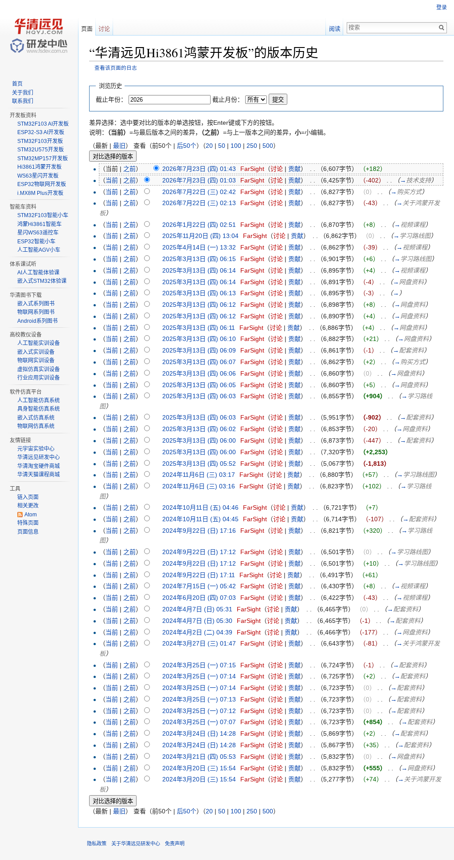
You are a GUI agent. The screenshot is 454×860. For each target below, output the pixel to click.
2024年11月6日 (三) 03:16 (198, 486)
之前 (129, 168)
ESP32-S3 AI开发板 (40, 132)
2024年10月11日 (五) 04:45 (200, 519)
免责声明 (174, 843)
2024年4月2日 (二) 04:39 (197, 632)
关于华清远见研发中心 (135, 843)
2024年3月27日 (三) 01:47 (199, 643)
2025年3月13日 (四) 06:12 (199, 304)
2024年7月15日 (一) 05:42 (199, 586)
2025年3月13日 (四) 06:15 (199, 258)
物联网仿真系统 (36, 426)
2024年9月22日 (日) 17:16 (199, 530)
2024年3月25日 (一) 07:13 (199, 699)
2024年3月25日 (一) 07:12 (199, 710)
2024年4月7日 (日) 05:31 (197, 609)
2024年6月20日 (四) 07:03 (199, 597)
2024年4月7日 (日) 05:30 (197, 620)
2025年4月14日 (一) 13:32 (199, 247)
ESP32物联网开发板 (41, 184)
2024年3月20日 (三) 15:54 (199, 768)
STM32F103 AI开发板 (43, 124)
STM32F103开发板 (40, 141)
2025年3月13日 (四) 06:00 (199, 440)
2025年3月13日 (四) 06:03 (199, 396)
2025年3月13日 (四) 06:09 (199, 350)
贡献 (294, 168)
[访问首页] (39, 35)
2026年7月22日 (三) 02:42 (199, 191)
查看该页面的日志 (115, 68)
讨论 (276, 168)
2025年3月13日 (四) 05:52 (199, 463)
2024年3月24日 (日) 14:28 (199, 733)
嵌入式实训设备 (36, 352)
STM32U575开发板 (40, 150)
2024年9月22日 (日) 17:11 (198, 575)
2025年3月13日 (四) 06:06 (199, 373)
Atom (30, 514)
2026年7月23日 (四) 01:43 (199, 168)
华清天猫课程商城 (38, 475)
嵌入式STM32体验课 (42, 281)
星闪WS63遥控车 (38, 233)
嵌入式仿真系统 (36, 418)
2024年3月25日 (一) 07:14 (199, 676)
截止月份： (227, 99)
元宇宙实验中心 (36, 449)
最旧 (119, 145)
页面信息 (28, 532)
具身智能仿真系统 (38, 409)
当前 (112, 180)
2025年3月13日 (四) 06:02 (199, 428)
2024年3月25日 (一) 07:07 (199, 721)
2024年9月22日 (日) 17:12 (199, 551)
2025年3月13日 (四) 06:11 (198, 327)
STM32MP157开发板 (42, 158)
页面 (87, 28)
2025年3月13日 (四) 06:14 (199, 270)
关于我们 (22, 93)
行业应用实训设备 (38, 378)
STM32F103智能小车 (42, 215)
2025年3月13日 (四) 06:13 (199, 293)
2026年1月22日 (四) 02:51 (199, 224)
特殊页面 (28, 523)
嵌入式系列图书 (36, 304)
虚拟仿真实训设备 (38, 369)
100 (236, 145)
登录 (441, 7)
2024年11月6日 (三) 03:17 (198, 474)
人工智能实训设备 (38, 343)
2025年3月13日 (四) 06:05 (199, 384)
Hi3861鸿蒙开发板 (39, 167)
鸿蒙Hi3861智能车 (39, 224)
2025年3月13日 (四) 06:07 (199, 361)
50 (221, 145)
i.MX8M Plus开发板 (40, 193)
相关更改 (28, 506)
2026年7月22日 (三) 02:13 (199, 202)
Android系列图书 (37, 321)
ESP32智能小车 (36, 241)
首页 (17, 84)
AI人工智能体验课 (38, 272)
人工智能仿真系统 (38, 400)
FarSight (252, 168)
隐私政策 (96, 843)
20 (209, 145)
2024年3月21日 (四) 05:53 (199, 756)
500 (267, 145)
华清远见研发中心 (38, 457)
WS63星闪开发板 (38, 176)
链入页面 (28, 497)
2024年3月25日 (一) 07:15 (199, 665)
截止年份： (111, 99)
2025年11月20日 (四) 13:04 (200, 235)
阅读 (334, 28)
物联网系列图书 (36, 312)
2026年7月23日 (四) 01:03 (199, 180)
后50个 (186, 145)
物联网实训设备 (36, 360)
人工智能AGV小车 (38, 250)
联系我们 (22, 101)
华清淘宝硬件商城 (38, 466)
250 (252, 145)
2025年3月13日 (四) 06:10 (199, 338)
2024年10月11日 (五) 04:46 (200, 507)
